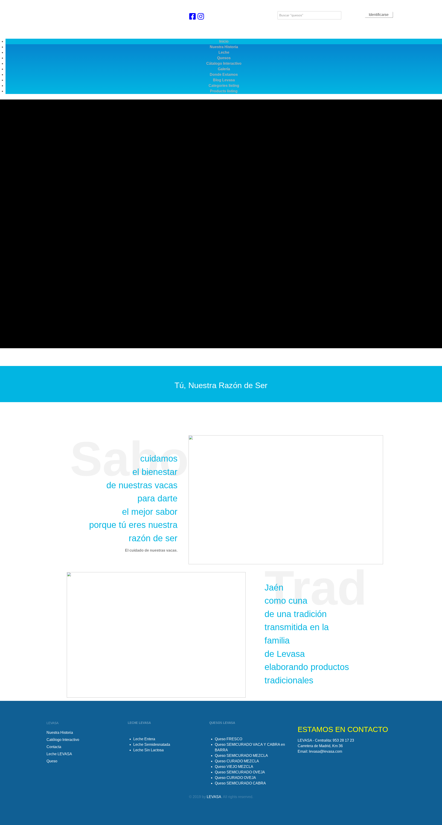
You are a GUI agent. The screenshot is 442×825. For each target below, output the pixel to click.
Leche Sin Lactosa (148, 750)
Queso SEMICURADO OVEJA (240, 772)
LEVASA (214, 797)
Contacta (54, 747)
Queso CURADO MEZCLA (237, 761)
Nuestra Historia (60, 732)
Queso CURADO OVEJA (235, 778)
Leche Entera (144, 739)
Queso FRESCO (228, 739)
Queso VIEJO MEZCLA (234, 767)
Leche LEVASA (59, 754)
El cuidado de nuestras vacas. (151, 550)
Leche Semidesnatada (151, 744)
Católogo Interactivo (63, 740)
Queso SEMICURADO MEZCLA (241, 756)
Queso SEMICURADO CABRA (240, 783)
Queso (52, 761)
